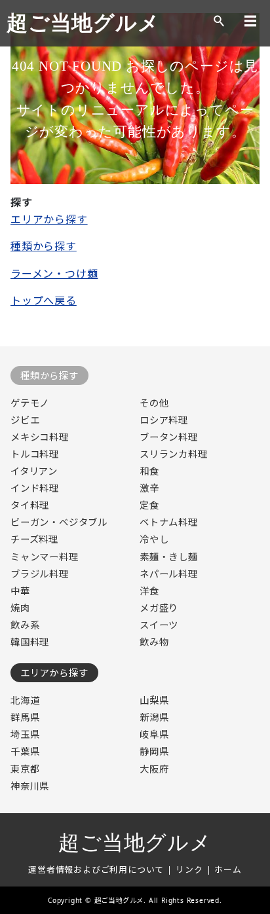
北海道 (24, 700)
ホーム (227, 869)
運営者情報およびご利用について (96, 869)
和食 (149, 471)
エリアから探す (49, 219)
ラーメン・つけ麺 (54, 273)
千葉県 (24, 751)
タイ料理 (29, 505)
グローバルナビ (250, 21)
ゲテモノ (29, 403)
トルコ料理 (34, 454)
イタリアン (34, 471)
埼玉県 (24, 734)
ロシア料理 (164, 420)
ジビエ (24, 420)
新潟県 (154, 717)
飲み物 (154, 642)
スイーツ (159, 625)
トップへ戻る (43, 300)
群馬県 (24, 717)
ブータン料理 (169, 437)
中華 (20, 591)
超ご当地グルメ (83, 23)
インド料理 (34, 488)
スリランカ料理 (174, 454)
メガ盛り (159, 608)
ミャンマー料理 (44, 557)
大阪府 (154, 769)
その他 (154, 403)
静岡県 (154, 751)
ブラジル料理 (39, 574)
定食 (149, 505)
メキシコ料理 (39, 437)
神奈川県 (29, 786)
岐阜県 (154, 734)
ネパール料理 (169, 574)
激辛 (149, 488)
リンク (189, 869)
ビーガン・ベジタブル (58, 522)
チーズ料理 (34, 539)
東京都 (24, 769)
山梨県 (154, 700)
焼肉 (20, 608)
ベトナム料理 (169, 522)
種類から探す (43, 246)
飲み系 (24, 625)
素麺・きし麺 (169, 557)
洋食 (149, 591)
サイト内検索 (219, 21)
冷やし (154, 539)
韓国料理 (29, 642)
